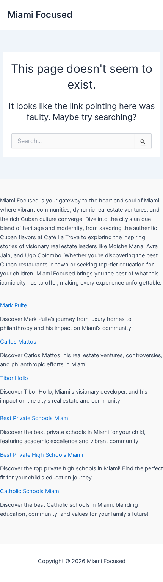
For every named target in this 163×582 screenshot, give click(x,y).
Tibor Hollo (14, 378)
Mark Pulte (13, 305)
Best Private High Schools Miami (41, 454)
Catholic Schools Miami (30, 491)
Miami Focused (40, 14)
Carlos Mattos (18, 341)
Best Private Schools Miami (34, 418)
